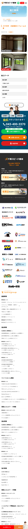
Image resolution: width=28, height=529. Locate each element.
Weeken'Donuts (5, 394)
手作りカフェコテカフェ (7, 389)
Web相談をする (7, 527)
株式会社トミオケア (5, 341)
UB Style (3, 474)
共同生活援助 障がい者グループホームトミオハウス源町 (10, 372)
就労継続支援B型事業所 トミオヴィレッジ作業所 (7, 360)
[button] (26, 3)
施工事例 (8, 19)
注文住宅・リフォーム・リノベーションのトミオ (12, 302)
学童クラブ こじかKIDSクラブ (8, 338)
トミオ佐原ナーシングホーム (8, 453)
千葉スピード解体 (5, 311)
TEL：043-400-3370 (6, 172)
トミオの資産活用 (5, 314)
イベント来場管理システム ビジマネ (10, 415)
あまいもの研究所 (5, 396)
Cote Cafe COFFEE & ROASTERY (9, 391)
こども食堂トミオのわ (6, 368)
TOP (4, 19)
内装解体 (10, 32)
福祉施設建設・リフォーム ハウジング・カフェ (12, 514)
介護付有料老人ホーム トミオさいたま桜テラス (7, 353)
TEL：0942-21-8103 (6, 186)
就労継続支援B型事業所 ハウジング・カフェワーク (7, 517)
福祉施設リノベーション (7, 316)
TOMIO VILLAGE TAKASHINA (8, 384)
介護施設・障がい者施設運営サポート (10, 309)
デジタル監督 (4, 417)
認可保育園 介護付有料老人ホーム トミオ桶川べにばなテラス (9, 349)
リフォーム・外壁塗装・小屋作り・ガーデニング (9, 305)
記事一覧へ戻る (15, 105)
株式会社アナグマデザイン (7, 322)
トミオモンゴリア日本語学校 (8, 476)
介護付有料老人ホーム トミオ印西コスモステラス (7, 344)
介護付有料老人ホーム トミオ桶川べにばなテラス (7, 443)
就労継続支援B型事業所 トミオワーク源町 (7, 365)
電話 (23, 3)
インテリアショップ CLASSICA (8, 386)
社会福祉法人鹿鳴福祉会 (6, 330)
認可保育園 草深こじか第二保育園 (9, 335)
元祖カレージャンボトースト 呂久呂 (10, 401)
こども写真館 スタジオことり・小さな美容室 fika (13, 399)
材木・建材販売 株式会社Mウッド (9, 524)
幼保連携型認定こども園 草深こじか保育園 (11, 333)
